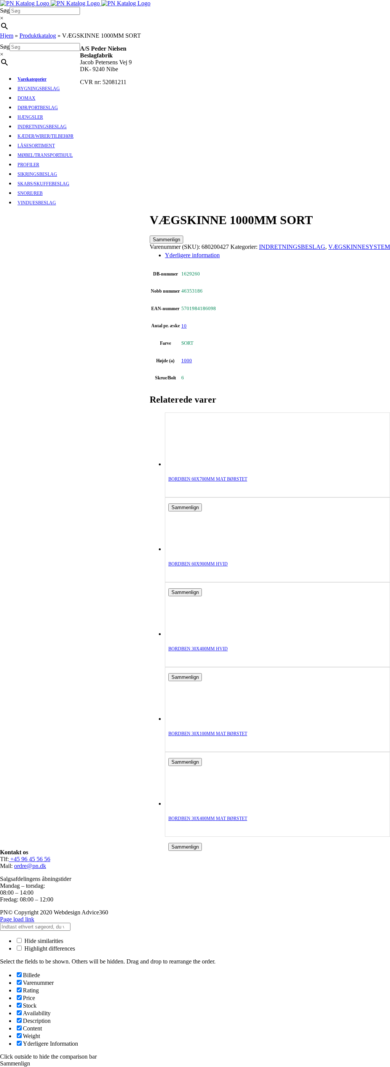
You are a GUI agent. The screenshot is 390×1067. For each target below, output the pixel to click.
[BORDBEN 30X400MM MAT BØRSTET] (198, 803)
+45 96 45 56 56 (29, 859)
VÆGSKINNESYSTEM (359, 247)
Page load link (17, 919)
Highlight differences (49, 948)
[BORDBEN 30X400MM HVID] (198, 634)
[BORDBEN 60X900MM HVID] (198, 549)
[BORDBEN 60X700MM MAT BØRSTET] (198, 464)
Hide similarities (43, 941)
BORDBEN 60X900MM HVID (198, 564)
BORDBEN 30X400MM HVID (198, 648)
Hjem (6, 35)
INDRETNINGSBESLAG (292, 247)
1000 (186, 360)
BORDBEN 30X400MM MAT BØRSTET (207, 818)
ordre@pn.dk (30, 866)
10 (184, 326)
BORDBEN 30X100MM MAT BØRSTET (207, 733)
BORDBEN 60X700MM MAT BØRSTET (207, 479)
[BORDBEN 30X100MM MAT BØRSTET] (198, 718)
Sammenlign (166, 239)
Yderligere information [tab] (192, 255)
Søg (5, 10)
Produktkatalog (37, 35)
